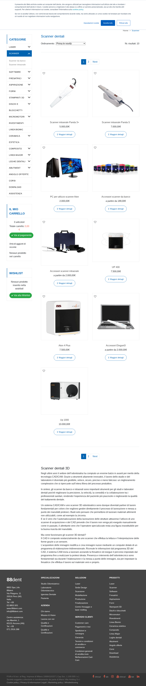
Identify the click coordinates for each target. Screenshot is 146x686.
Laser (12, 47)
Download (15, 187)
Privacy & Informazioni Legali (33, 682)
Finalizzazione (81, 603)
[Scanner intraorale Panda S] (115, 93)
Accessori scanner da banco (116, 197)
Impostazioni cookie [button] (91, 23)
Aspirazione (16, 85)
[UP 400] (115, 240)
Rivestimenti (16, 123)
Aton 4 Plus (64, 345)
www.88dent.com (14, 608)
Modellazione (81, 595)
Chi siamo (45, 611)
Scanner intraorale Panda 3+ (64, 122)
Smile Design (81, 587)
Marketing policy (55, 682)
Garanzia (79, 637)
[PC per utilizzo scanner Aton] (64, 167)
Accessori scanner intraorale (64, 271)
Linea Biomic (16, 129)
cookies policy (77, 9)
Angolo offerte (19, 174)
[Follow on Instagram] (112, 677)
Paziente (45, 598)
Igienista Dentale (48, 594)
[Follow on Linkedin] (138, 677)
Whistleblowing (71, 682)
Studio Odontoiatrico (50, 584)
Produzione (80, 599)
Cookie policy (13, 682)
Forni (12, 91)
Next (95, 62)
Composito (15, 148)
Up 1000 (64, 420)
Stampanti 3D (16, 97)
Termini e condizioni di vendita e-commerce (84, 644)
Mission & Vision (48, 615)
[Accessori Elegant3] (115, 316)
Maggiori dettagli (65, 134)
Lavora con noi (47, 619)
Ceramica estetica (117, 626)
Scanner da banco (17, 61)
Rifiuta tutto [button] (123, 23)
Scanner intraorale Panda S (116, 122)
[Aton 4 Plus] (64, 316)
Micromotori (17, 117)
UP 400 (116, 267)
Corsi (12, 181)
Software (15, 72)
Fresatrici (15, 78)
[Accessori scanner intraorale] (64, 242)
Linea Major (16, 155)
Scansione (80, 591)
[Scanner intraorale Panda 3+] (64, 93)
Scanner (14, 53)
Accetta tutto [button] (108, 23)
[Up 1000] (64, 391)
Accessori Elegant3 (116, 345)
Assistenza (15, 193)
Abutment (15, 168)
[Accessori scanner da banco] (115, 167)
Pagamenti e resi (82, 627)
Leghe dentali (17, 161)
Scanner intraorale (17, 64)
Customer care (82, 623)
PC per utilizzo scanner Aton (64, 197)
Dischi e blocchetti (117, 610)
